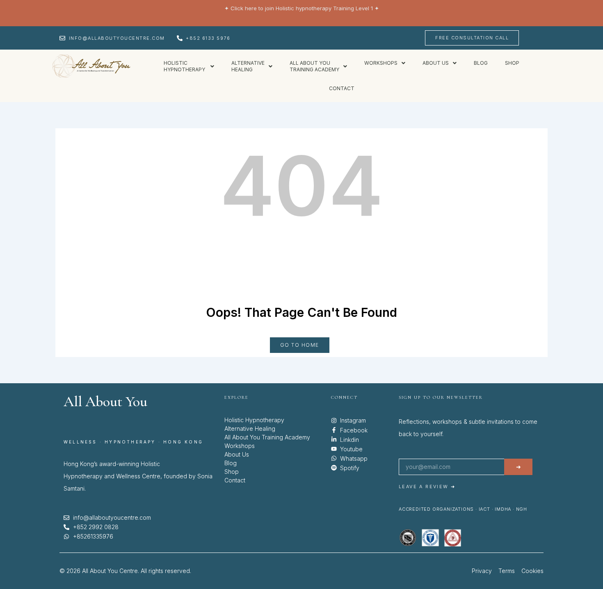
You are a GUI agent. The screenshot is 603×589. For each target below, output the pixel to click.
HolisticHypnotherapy (185, 66)
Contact (341, 88)
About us (436, 63)
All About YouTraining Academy (314, 66)
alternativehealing (248, 66)
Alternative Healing (249, 428)
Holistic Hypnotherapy (254, 419)
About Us (236, 454)
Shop (512, 63)
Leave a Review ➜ (427, 486)
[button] (189, 66)
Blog (481, 63)
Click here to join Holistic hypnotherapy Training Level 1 (301, 8)
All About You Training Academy (267, 437)
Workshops (380, 63)
